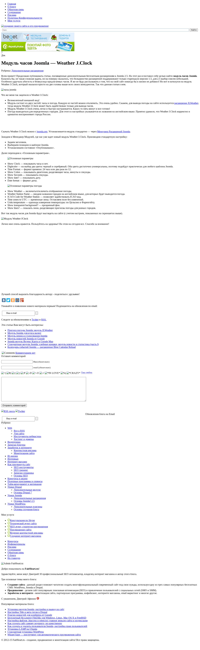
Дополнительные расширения (27, 70)
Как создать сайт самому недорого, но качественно (35, 623)
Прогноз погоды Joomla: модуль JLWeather (30, 330)
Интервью (13, 459)
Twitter (35, 319)
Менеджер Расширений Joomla (113, 131)
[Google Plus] (22, 300)
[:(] (14, 373)
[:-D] (29, 373)
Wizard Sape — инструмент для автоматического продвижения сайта (44, 634)
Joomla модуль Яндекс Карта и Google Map (30, 341)
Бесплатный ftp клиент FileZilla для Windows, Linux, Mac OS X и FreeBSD (47, 617)
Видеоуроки (14, 442)
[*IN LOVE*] (52, 373)
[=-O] (35, 373)
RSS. (43, 319)
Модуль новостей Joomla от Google (26, 338)
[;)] (18, 373)
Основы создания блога (26, 509)
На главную (14, 558)
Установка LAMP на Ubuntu (22, 629)
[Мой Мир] (17, 300)
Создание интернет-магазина (25, 536)
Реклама (12, 15)
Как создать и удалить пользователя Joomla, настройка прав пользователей (47, 626)
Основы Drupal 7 (23, 492)
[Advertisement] (37, 123)
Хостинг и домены (24, 439)
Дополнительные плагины (28, 506)
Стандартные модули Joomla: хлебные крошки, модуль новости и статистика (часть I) (53, 344)
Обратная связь (16, 9)
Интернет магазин (17, 461)
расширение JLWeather (186, 103)
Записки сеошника (24, 473)
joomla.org (42, 131)
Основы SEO (21, 475)
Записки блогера (16, 444)
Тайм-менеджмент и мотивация (24, 484)
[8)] (9, 373)
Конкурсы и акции (18, 478)
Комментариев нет (25, 353)
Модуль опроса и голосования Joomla (27, 336)
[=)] (3, 373)
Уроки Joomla (15, 495)
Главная (12, 3)
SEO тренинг (21, 470)
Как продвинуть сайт (19, 464)
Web (10, 428)
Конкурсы (13, 541)
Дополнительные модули (27, 489)
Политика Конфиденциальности (25, 18)
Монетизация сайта (24, 453)
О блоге (12, 6)
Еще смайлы (86, 372)
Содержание (14, 12)
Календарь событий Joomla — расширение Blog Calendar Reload (42, 347)
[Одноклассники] (13, 300)
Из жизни (13, 456)
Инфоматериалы (16, 544)
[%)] (63, 373)
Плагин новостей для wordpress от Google (30, 615)
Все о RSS (19, 430)
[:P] (23, 373)
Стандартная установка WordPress (26, 631)
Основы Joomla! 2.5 (24, 501)
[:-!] (42, 373)
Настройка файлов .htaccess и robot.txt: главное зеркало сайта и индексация (48, 620)
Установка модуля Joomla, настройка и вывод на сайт (36, 609)
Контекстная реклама (25, 450)
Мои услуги (14, 20)
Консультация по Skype (22, 520)
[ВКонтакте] (4, 300)
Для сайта (19, 433)
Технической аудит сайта (23, 523)
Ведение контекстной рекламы (26, 533)
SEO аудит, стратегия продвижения (29, 526)
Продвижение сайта (20, 529)
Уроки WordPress (16, 503)
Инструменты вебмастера (27, 436)
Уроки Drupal (15, 487)
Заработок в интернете (20, 447)
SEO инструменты (24, 467)
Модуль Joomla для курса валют (24, 333)
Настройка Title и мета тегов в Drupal (27, 612)
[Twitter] (8, 300)
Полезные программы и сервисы (25, 481)
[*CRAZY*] (73, 373)
